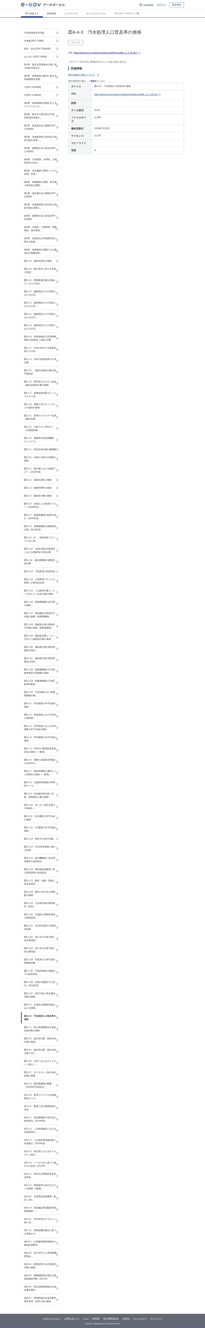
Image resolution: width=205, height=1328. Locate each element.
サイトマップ (156, 1318)
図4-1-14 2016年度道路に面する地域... (40, 848)
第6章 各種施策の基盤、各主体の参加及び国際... (40, 183)
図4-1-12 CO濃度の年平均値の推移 (40, 829)
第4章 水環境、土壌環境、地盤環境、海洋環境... (40, 229)
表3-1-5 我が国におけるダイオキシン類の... (40, 1153)
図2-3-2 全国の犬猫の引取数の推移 (40, 459)
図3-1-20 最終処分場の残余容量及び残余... (39, 649)
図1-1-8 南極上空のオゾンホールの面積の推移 (40, 406)
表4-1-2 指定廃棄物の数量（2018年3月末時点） (38, 1085)
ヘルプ (86, 1318)
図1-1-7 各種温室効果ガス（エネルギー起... (40, 394)
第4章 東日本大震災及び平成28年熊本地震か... (39, 116)
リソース (75, 42)
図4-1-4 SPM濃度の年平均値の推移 (40, 739)
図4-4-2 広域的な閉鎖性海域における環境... (40, 1006)
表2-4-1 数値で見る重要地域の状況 (40, 1108)
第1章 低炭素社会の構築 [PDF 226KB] (40, 195)
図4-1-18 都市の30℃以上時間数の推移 (39, 893)
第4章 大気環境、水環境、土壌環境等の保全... (40, 161)
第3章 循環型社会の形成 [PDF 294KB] (40, 217)
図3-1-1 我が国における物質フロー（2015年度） (40, 470)
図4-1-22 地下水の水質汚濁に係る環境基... (39, 939)
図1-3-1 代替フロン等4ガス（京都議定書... (38, 428)
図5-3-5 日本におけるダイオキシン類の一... (40, 1063)
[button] (146, 5)
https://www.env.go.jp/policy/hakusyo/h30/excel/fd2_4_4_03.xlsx (105, 53)
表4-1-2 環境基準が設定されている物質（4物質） (40, 1187)
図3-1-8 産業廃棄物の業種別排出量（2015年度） (40, 528)
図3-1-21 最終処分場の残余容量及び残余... (39, 660)
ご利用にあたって (71, 1318)
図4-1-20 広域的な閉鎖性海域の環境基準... (39, 916)
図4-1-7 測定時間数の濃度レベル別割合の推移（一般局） (40, 773)
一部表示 (93, 81)
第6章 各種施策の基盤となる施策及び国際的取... (40, 251)
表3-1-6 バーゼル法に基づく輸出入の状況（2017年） (40, 1164)
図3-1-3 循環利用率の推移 (38, 488)
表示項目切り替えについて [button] (81, 75)
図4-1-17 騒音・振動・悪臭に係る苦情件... (39, 882)
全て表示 (101, 81)
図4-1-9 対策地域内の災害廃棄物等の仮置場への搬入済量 (40, 338)
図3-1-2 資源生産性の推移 (38, 480)
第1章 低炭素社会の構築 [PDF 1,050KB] (40, 127)
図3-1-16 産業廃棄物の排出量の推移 (39, 603)
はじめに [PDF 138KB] (35, 56)
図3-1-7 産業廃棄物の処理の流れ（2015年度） (40, 517)
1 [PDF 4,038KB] (32, 87)
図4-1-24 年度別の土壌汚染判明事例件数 (39, 961)
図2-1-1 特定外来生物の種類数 (40, 449)
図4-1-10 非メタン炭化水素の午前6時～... (39, 806)
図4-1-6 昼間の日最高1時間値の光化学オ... (39, 761)
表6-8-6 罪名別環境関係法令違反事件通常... (40, 1288)
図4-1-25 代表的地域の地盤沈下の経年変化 (39, 972)
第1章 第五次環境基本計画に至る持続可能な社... (40, 66)
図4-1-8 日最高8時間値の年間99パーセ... (39, 784)
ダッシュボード (140, 1318)
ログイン (161, 4)
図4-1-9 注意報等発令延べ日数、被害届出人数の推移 (39, 795)
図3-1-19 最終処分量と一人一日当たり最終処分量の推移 (39, 637)
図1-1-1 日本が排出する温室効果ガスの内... (40, 349)
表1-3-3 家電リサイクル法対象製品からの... (40, 1096)
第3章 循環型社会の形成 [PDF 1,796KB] (40, 150)
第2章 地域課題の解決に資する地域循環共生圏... (40, 77)
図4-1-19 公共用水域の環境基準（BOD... (39, 905)
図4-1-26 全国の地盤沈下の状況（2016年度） (39, 984)
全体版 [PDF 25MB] (34, 41)
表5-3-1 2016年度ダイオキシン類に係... (40, 1221)
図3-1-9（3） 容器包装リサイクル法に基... (39, 539)
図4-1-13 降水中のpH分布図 (39, 839)
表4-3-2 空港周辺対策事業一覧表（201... (40, 1198)
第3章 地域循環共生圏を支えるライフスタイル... (40, 105)
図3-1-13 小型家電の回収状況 (39, 571)
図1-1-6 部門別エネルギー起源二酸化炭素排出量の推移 (40, 383)
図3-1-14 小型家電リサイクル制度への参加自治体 (39, 581)
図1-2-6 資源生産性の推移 (38, 261)
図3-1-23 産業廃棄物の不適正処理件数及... (39, 682)
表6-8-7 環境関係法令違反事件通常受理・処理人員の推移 (40, 1300)
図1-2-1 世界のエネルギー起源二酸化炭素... (40, 417)
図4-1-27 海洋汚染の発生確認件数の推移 (39, 995)
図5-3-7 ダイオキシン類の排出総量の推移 (40, 1074)
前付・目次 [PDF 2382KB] (37, 48)
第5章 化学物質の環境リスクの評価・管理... (40, 172)
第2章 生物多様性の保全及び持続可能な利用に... (40, 206)
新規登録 (176, 4)
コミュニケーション (96, 13)
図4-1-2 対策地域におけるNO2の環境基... (40, 716)
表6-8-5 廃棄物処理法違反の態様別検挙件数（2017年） (40, 1277)
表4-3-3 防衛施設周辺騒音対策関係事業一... (40, 1209)
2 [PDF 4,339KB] (32, 95)
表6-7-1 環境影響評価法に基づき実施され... (40, 1232)
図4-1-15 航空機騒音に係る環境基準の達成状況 (39, 860)
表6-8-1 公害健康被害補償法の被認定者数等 (40, 1243)
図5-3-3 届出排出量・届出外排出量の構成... (40, 1040)
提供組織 (51, 13)
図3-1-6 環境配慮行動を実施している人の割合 (40, 282)
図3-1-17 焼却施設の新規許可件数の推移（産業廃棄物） (39, 615)
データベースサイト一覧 (126, 13)
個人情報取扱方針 (111, 1318)
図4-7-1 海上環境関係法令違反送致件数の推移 (40, 1029)
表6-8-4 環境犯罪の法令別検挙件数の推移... (40, 1266)
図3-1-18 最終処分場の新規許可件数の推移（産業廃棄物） (39, 626)
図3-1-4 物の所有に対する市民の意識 (40, 270)
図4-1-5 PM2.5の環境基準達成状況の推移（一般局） (40, 750)
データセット (32, 13)
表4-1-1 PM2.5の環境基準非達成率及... (40, 1175)
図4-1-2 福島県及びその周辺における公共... (40, 293)
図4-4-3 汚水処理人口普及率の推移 (40, 1017)
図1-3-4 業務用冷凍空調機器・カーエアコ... (40, 440)
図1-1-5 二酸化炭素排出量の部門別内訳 (40, 372)
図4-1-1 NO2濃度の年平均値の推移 (40, 705)
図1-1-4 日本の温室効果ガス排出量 (40, 361)
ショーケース (71, 13)
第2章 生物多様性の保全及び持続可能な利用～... (40, 138)
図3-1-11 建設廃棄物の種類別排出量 (39, 562)
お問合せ (126, 1318)
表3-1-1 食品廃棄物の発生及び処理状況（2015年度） (40, 1119)
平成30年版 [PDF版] (34, 33)
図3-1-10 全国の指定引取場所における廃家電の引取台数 (39, 550)
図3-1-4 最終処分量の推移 (38, 496)
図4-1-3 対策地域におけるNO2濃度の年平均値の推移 (40, 728)
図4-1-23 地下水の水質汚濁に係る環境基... (39, 950)
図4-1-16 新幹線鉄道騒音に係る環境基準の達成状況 (39, 871)
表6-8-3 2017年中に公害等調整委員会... (40, 1254)
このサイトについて (52, 1318)
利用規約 (96, 1318)
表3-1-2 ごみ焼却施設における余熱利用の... (40, 1130)
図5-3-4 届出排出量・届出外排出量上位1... (40, 1051)
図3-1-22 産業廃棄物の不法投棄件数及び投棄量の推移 (39, 671)
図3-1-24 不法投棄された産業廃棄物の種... (39, 694)
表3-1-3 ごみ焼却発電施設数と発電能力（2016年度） (40, 1142)
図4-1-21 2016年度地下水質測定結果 (40, 927)
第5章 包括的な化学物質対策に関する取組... (40, 240)
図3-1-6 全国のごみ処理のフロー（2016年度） (40, 505)
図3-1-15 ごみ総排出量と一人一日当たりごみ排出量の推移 (39, 592)
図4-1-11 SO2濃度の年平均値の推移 (39, 818)
